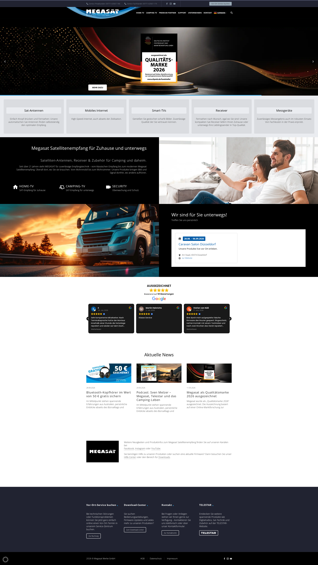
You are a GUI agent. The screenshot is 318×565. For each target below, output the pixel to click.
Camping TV (151, 13)
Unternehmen (195, 13)
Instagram (140, 448)
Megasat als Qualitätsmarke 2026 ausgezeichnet (208, 394)
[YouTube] (174, 4)
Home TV (140, 13)
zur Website (187, 258)
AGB (142, 559)
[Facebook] (167, 4)
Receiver (221, 110)
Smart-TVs (159, 110)
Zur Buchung (94, 536)
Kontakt (208, 13)
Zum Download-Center (135, 530)
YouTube (155, 448)
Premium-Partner (167, 13)
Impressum (172, 559)
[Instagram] (171, 4)
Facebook (129, 448)
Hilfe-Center (130, 457)
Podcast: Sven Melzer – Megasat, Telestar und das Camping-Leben (156, 396)
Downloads (164, 457)
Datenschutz (156, 559)
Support (182, 13)
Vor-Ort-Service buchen (220, 3)
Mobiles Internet (96, 110)
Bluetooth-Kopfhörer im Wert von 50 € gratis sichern (108, 394)
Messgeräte (284, 110)
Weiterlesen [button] (96, 329)
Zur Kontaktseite (170, 533)
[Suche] (231, 12)
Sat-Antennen (33, 110)
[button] (230, 319)
